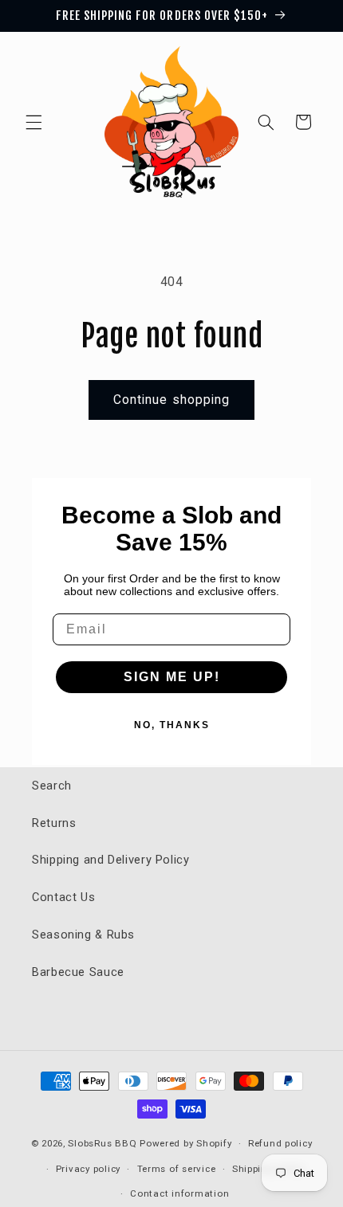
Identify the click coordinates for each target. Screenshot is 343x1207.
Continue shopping (171, 399)
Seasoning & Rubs (83, 934)
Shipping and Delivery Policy (111, 859)
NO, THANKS (172, 725)
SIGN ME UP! (172, 677)
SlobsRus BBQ (102, 1143)
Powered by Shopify (185, 1143)
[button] (33, 122)
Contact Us (63, 897)
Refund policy (280, 1143)
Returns (54, 823)
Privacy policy (88, 1168)
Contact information (179, 1193)
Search (52, 785)
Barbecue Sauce (78, 972)
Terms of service (176, 1168)
